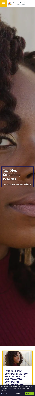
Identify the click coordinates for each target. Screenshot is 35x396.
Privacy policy (5, 393)
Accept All (29, 393)
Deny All (17, 393)
